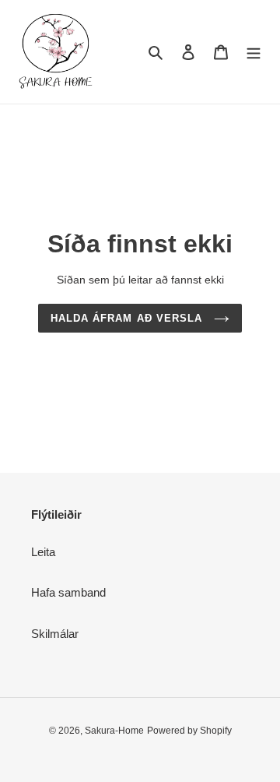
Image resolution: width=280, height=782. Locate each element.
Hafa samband (68, 592)
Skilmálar (55, 633)
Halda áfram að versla (128, 318)
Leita (43, 551)
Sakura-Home (114, 730)
